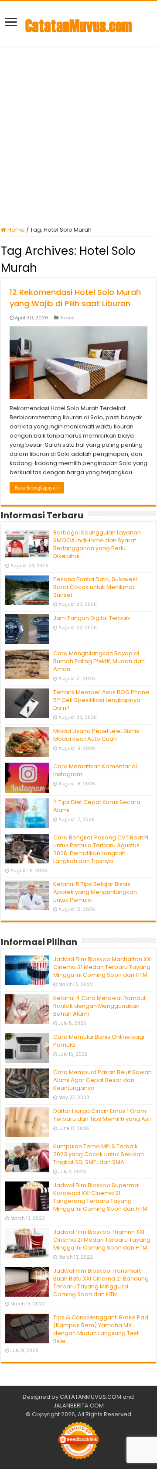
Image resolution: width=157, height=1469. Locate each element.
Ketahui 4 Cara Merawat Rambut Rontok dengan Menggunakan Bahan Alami (99, 1006)
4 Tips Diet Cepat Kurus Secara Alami (96, 806)
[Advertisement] (78, 136)
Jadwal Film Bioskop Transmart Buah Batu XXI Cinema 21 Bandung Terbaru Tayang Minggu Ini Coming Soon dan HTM (101, 1282)
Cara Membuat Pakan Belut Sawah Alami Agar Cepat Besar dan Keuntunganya (102, 1080)
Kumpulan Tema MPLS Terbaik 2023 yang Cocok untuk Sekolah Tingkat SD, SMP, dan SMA (98, 1154)
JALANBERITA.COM (78, 1405)
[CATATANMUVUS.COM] (78, 24)
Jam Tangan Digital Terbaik (91, 618)
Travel (67, 317)
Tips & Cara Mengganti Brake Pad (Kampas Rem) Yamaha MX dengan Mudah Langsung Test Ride (100, 1329)
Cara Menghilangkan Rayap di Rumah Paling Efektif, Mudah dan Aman (99, 661)
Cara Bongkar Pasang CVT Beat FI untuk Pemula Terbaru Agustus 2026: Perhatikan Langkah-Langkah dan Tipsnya (100, 849)
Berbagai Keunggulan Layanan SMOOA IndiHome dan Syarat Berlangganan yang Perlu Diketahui (97, 544)
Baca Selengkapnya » (37, 488)
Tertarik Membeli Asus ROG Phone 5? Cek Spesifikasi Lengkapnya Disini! (101, 700)
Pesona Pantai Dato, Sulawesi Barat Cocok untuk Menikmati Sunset (95, 587)
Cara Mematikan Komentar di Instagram (95, 770)
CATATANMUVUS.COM (90, 1397)
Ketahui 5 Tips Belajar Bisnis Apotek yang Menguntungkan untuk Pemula (95, 892)
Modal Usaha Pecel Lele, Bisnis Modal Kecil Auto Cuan (96, 735)
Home (15, 230)
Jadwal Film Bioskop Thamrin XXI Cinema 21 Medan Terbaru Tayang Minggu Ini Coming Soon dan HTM (101, 1240)
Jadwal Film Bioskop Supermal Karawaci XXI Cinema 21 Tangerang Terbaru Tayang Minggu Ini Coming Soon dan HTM (100, 1197)
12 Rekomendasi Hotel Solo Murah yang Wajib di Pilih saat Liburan (75, 298)
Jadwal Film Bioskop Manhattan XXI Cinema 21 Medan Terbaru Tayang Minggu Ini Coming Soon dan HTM (102, 967)
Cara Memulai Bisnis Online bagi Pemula (98, 1041)
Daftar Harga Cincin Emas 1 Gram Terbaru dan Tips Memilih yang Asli (102, 1115)
